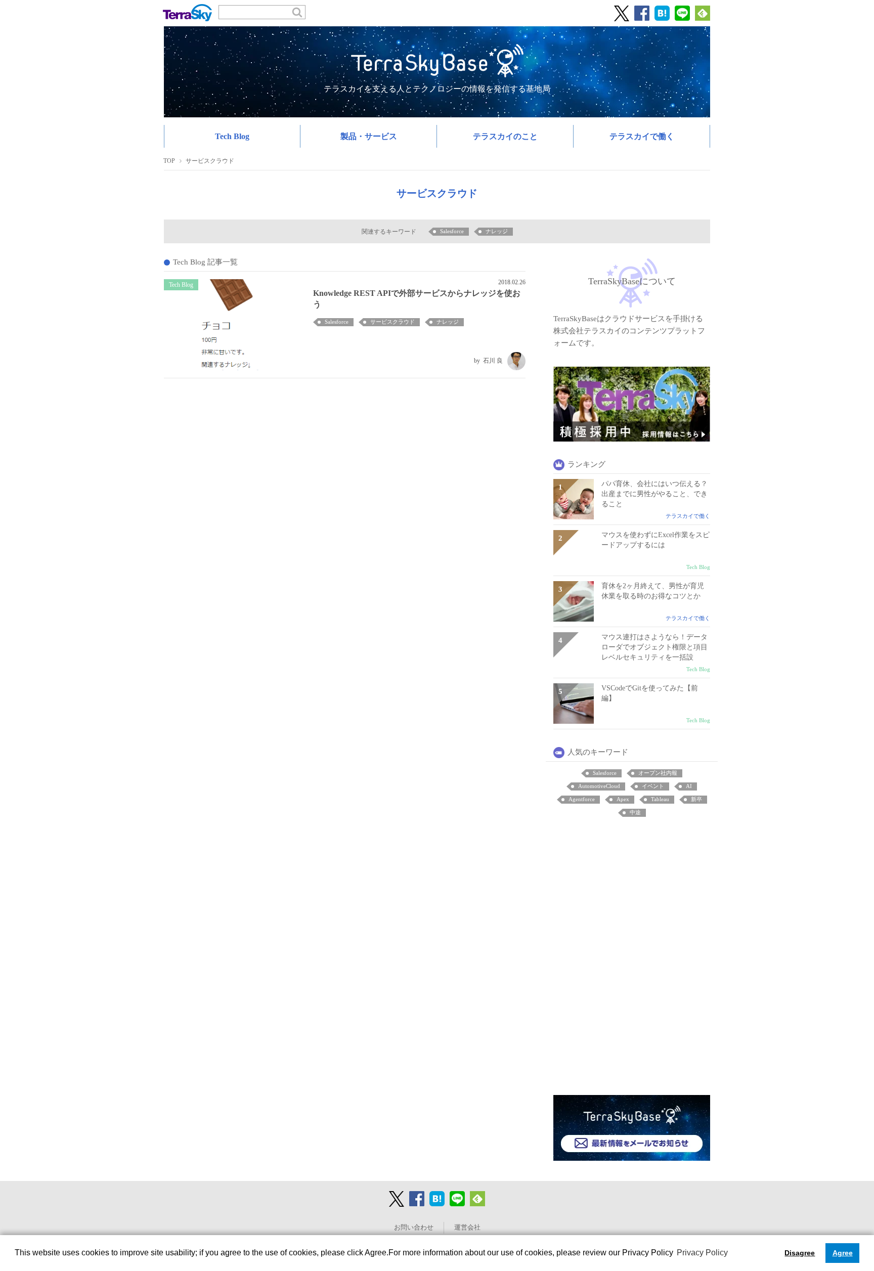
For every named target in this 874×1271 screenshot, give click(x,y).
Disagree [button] (799, 1253)
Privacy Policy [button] (702, 1252)
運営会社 (467, 1227)
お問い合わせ (413, 1227)
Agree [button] (843, 1253)
